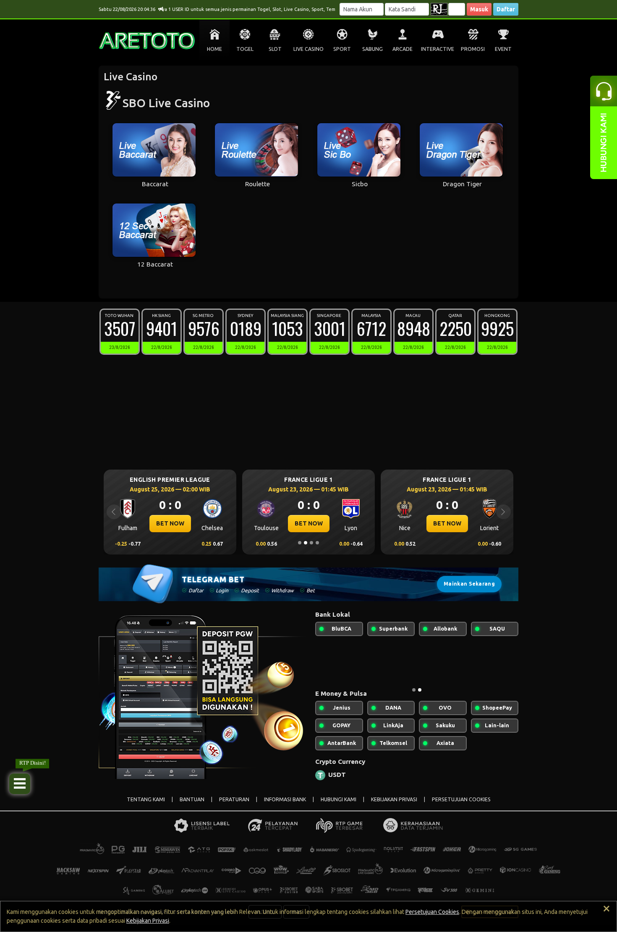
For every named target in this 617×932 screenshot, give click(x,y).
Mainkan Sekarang (469, 583)
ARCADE (402, 49)
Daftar (506, 9)
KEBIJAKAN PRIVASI (394, 799)
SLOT (275, 49)
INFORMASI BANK (285, 799)
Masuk (479, 9)
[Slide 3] (311, 543)
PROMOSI (473, 49)
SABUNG (372, 49)
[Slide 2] (305, 543)
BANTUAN (192, 799)
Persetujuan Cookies (432, 911)
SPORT (342, 49)
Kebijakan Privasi (147, 920)
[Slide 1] (299, 543)
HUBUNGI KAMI (338, 799)
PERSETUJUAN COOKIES (461, 799)
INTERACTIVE (437, 49)
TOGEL (245, 49)
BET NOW (170, 523)
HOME (214, 49)
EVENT (503, 49)
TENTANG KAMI (146, 799)
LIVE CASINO (308, 49)
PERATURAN (234, 799)
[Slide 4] (317, 543)
